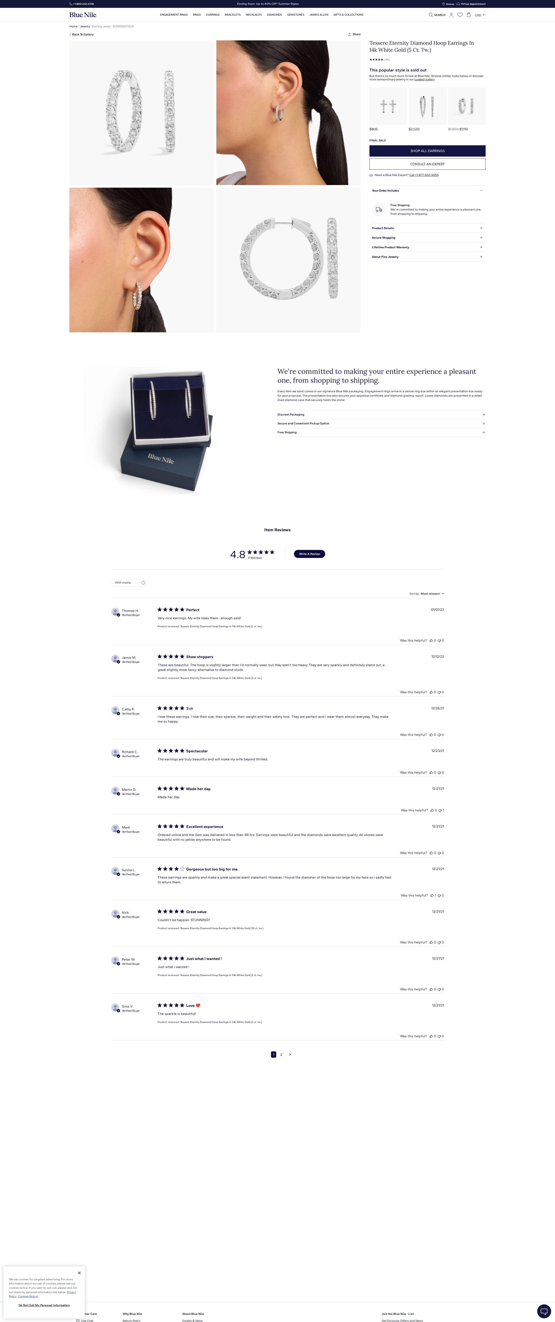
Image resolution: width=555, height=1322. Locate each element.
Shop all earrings (428, 151)
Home (73, 26)
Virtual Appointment (473, 3)
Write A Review (309, 554)
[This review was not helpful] (439, 640)
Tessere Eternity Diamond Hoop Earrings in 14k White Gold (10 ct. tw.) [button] (221, 928)
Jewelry (85, 26)
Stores (450, 4)
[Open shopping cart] (468, 14)
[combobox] (426, 594)
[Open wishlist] (460, 14)
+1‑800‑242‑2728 (83, 3)
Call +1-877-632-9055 (424, 175)
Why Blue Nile (132, 1314)
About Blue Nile (193, 1314)
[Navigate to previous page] (265, 1054)
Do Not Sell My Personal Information (44, 1305)
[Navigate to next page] (290, 1054)
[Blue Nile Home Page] (83, 14)
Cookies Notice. (28, 1296)
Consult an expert (427, 164)
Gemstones (295, 14)
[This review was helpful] (431, 640)
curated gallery (424, 79)
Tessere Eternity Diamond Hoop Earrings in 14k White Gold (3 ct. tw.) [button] (221, 678)
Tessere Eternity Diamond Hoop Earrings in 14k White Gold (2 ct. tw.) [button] (221, 626)
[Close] (79, 1273)
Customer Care (86, 1314)
